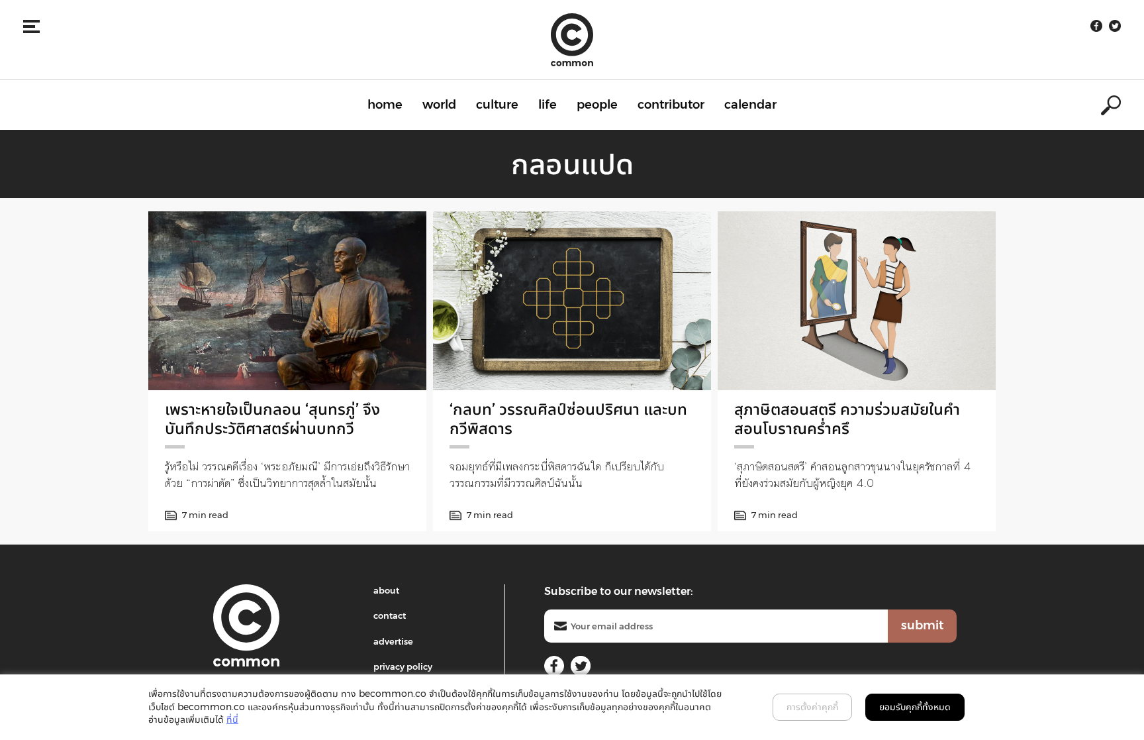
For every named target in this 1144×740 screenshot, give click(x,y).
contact (389, 615)
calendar (750, 104)
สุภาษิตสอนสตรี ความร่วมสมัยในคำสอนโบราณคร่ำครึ (847, 418)
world (439, 104)
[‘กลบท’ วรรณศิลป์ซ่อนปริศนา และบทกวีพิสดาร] (572, 300)
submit (922, 625)
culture (497, 104)
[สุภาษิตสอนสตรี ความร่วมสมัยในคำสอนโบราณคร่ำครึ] (857, 300)
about (386, 590)
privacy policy (402, 666)
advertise (393, 641)
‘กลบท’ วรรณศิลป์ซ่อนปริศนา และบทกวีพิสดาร (568, 418)
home (385, 104)
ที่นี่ (232, 719)
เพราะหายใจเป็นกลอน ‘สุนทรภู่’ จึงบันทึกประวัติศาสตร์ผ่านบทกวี (272, 418)
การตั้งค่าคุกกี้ (812, 707)
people (597, 104)
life (547, 104)
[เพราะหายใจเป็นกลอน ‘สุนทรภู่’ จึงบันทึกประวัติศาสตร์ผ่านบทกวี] (287, 300)
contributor (671, 104)
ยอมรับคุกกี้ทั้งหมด (915, 707)
